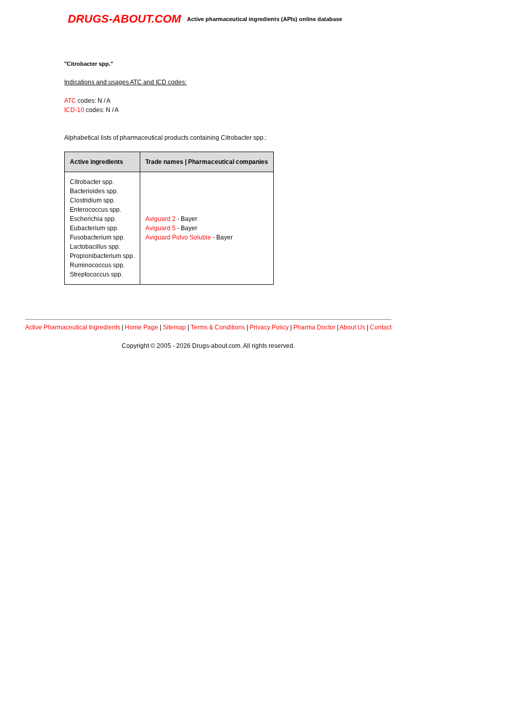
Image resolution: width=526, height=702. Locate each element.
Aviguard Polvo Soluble (178, 237)
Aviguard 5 (160, 228)
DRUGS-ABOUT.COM (124, 18)
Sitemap (174, 327)
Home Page (141, 327)
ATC (70, 100)
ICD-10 (74, 110)
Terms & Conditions (218, 327)
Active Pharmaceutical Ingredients (72, 327)
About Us (352, 327)
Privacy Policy (269, 327)
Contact (380, 327)
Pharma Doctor (314, 327)
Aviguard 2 (160, 219)
